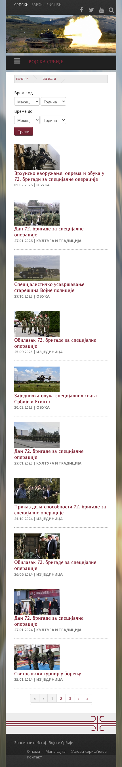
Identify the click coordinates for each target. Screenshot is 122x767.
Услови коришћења (89, 751)
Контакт (34, 757)
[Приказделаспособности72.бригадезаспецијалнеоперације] (61, 509)
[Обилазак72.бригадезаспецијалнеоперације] (56, 342)
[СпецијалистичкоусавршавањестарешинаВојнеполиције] (50, 287)
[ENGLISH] (54, 4)
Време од (23, 92)
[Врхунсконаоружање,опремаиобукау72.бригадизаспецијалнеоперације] (60, 175)
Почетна (22, 79)
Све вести (49, 79)
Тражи (24, 131)
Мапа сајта (56, 751)
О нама (33, 751)
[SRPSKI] (37, 4)
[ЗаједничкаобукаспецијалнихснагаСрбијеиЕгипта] (56, 398)
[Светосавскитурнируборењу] (47, 673)
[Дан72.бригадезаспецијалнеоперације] (49, 231)
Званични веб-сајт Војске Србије (43, 742)
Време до (23, 111)
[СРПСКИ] (21, 4)
